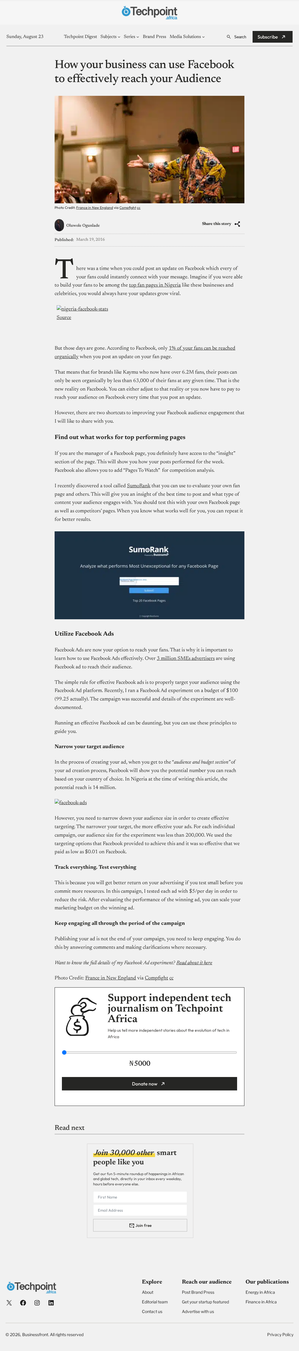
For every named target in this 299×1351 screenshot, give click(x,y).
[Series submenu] (137, 36)
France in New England (94, 207)
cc (138, 207)
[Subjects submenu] (119, 36)
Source (64, 317)
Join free (143, 1225)
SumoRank (138, 486)
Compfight (127, 207)
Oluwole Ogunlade (83, 226)
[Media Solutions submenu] (203, 36)
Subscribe (268, 37)
